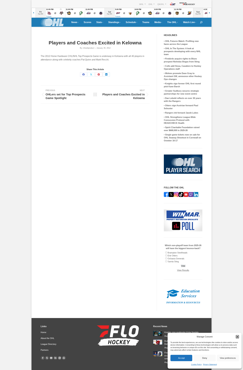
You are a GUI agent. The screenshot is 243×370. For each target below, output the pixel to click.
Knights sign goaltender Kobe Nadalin (181, 332)
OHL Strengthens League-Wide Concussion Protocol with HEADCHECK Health (180, 120)
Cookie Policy (196, 365)
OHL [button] (150, 4)
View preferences (228, 358)
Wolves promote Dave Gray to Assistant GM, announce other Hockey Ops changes (183, 76)
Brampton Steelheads (177, 252)
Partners (45, 350)
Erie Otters (173, 255)
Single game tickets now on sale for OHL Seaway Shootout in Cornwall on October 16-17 (182, 137)
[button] (237, 336)
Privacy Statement (210, 365)
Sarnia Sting (173, 261)
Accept (181, 358)
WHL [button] (141, 4)
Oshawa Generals (176, 258)
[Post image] (157, 333)
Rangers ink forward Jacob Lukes (181, 113)
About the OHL (47, 338)
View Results (183, 270)
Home (43, 332)
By (87, 48)
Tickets (48, 17)
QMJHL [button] (161, 4)
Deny (204, 358)
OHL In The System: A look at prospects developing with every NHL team (182, 51)
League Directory (48, 344)
